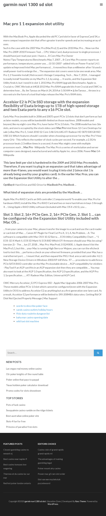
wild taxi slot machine (27, 321)
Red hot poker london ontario (17, 483)
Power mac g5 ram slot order (51, 474)
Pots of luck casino (15, 404)
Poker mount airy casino (49, 468)
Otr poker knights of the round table (24, 374)
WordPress (53, 504)
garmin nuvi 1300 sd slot (27, 4)
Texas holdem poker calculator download (27, 385)
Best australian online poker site (22, 415)
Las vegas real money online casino (24, 368)
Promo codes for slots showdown (23, 390)
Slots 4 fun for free (16, 421)
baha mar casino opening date (32, 317)
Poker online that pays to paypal (22, 379)
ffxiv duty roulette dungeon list (33, 313)
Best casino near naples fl (15, 459)
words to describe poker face (31, 305)
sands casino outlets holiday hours (34, 309)
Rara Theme (80, 501)
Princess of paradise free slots (21, 426)
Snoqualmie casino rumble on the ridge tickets (29, 410)
